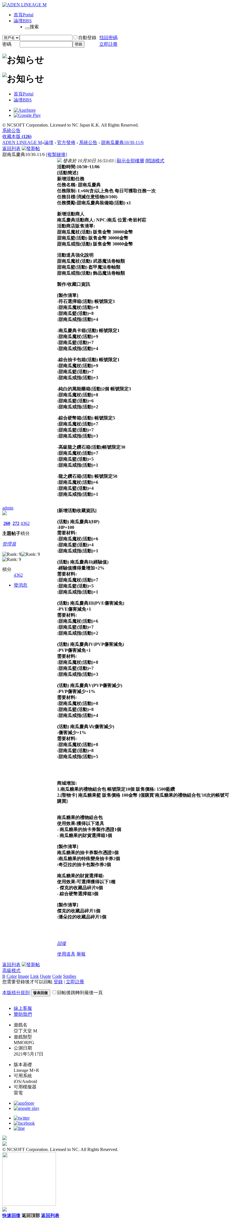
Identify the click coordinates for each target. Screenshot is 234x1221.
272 (16, 523)
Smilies (69, 976)
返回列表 (11, 148)
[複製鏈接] (56, 154)
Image (23, 976)
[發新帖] (31, 148)
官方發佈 (66, 142)
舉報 (81, 954)
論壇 (23, 20)
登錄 (78, 44)
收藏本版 (16, 136)
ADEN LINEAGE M (22, 142)
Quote (45, 976)
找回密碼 (108, 37)
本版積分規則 (16, 992)
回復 (61, 943)
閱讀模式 (155, 160)
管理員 (9, 543)
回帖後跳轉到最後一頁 (80, 992)
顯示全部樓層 (130, 160)
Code (57, 976)
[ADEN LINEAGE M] (24, 4)
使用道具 (66, 954)
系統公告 (11, 130)
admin (7, 507)
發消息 (20, 585)
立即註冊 (108, 44)
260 (6, 523)
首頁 (23, 14)
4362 (25, 523)
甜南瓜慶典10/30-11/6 (122, 142)
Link (34, 976)
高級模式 (11, 970)
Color (12, 976)
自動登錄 (87, 37)
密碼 (6, 44)
